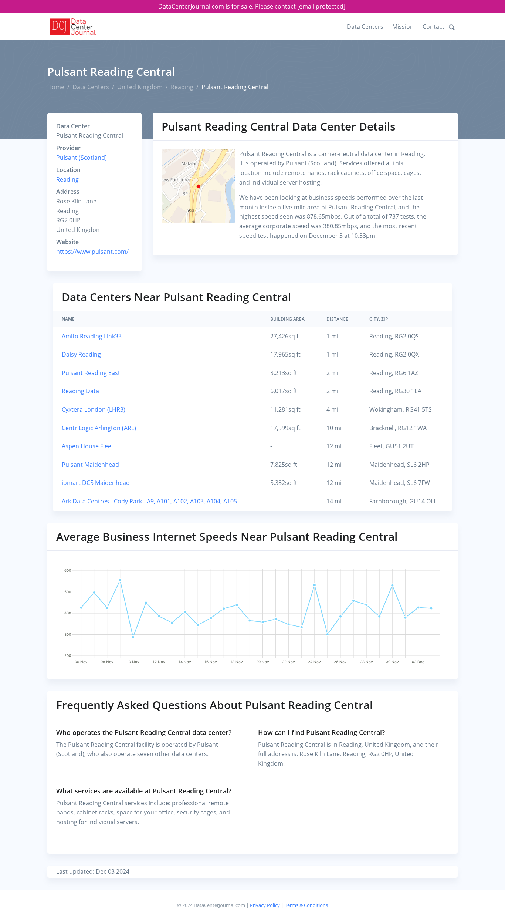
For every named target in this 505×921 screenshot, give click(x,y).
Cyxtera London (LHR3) (93, 409)
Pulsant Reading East (91, 373)
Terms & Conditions (306, 905)
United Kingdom (140, 87)
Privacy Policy (265, 905)
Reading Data (80, 391)
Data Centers (365, 27)
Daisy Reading (81, 354)
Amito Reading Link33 (92, 336)
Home (55, 87)
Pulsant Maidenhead (90, 464)
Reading (182, 87)
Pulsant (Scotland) (81, 158)
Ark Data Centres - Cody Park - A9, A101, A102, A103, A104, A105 (149, 501)
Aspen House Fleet (87, 446)
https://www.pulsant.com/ (92, 251)
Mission (403, 27)
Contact (433, 27)
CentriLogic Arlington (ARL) (99, 428)
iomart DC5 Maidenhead (96, 483)
